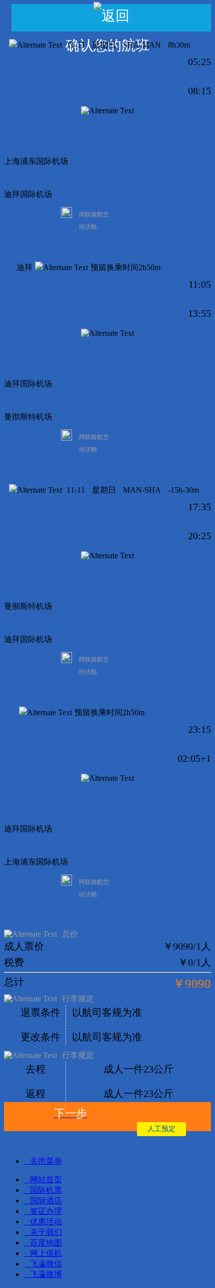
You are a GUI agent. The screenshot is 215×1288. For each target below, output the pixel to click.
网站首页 (46, 1179)
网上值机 (46, 1253)
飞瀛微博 (46, 1274)
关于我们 (46, 1232)
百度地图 (46, 1242)
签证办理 (46, 1211)
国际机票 (46, 1190)
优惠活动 (46, 1221)
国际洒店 (46, 1200)
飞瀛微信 (46, 1263)
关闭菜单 (46, 1161)
